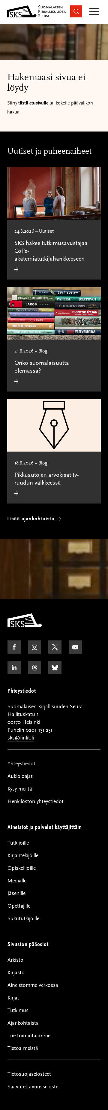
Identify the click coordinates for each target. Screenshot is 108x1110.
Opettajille (19, 906)
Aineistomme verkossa (33, 985)
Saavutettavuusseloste (33, 1087)
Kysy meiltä (20, 789)
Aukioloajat (20, 776)
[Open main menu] (94, 12)
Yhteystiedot (21, 764)
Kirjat (13, 998)
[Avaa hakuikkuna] (76, 11)
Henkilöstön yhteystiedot (36, 801)
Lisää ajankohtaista (31, 519)
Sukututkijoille (23, 918)
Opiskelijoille (22, 868)
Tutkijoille (18, 843)
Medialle (17, 881)
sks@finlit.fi (21, 738)
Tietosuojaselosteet (29, 1074)
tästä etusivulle (33, 103)
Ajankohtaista (23, 1023)
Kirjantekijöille (23, 855)
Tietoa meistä (23, 1048)
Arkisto (15, 960)
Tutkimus (18, 1010)
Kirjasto (16, 972)
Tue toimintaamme (29, 1036)
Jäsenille (17, 893)
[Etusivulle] (25, 625)
